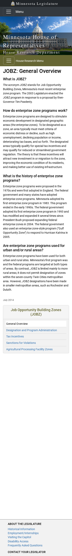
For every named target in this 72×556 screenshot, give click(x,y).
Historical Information (21, 529)
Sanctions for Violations (21, 342)
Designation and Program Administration (31, 330)
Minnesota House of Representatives (30, 41)
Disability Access (18, 541)
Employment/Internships (23, 533)
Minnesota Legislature (37, 3)
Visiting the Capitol (19, 537)
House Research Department (31, 52)
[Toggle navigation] (8, 12)
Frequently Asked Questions (25, 545)
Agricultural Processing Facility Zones (29, 349)
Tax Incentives (15, 336)
